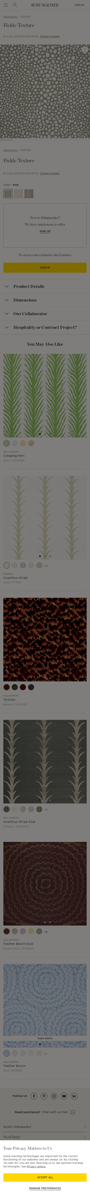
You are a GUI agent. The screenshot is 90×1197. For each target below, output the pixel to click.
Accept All (45, 1177)
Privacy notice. (36, 1166)
